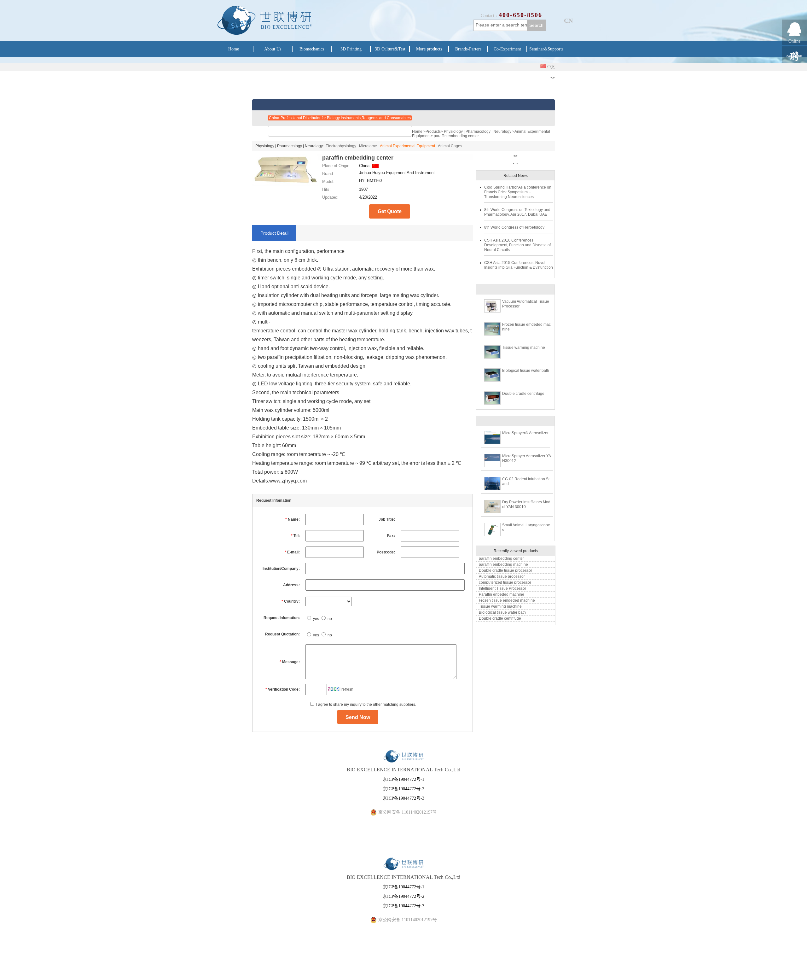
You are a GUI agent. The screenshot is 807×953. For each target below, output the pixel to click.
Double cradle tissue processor (505, 570)
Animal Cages (450, 146)
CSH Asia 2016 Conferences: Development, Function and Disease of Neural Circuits (517, 245)
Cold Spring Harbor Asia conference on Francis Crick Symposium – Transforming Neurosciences (517, 192)
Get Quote (390, 211)
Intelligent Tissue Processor (502, 588)
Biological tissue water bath (525, 370)
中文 (550, 67)
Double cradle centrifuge (523, 393)
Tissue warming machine (523, 347)
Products (433, 131)
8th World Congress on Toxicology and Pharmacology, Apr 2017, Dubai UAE (517, 212)
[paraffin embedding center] (285, 184)
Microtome (368, 146)
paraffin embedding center (501, 558)
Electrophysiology (341, 146)
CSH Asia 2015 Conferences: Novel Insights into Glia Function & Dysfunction (518, 265)
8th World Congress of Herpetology (514, 227)
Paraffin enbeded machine (501, 594)
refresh (347, 689)
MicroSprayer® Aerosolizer (525, 433)
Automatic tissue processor (502, 576)
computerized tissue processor (505, 582)
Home (417, 131)
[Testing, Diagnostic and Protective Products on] (413, 117)
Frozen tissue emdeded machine (507, 600)
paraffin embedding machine (503, 564)
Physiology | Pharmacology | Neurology (477, 131)
